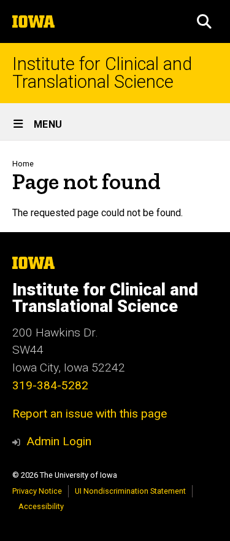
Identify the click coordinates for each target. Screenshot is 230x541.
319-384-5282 (50, 385)
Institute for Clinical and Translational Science (102, 73)
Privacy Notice (37, 491)
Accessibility (41, 506)
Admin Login (58, 441)
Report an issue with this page (89, 414)
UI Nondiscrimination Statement (130, 491)
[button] (204, 21)
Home (23, 163)
